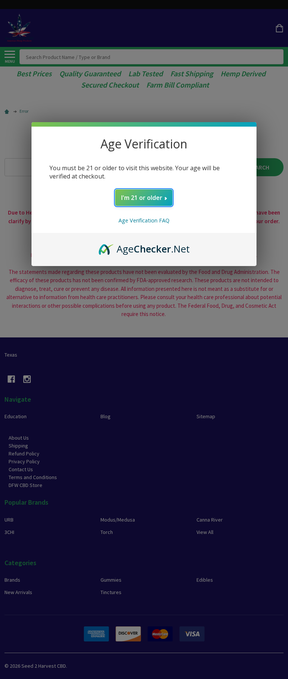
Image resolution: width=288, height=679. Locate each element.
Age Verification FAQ (144, 220)
